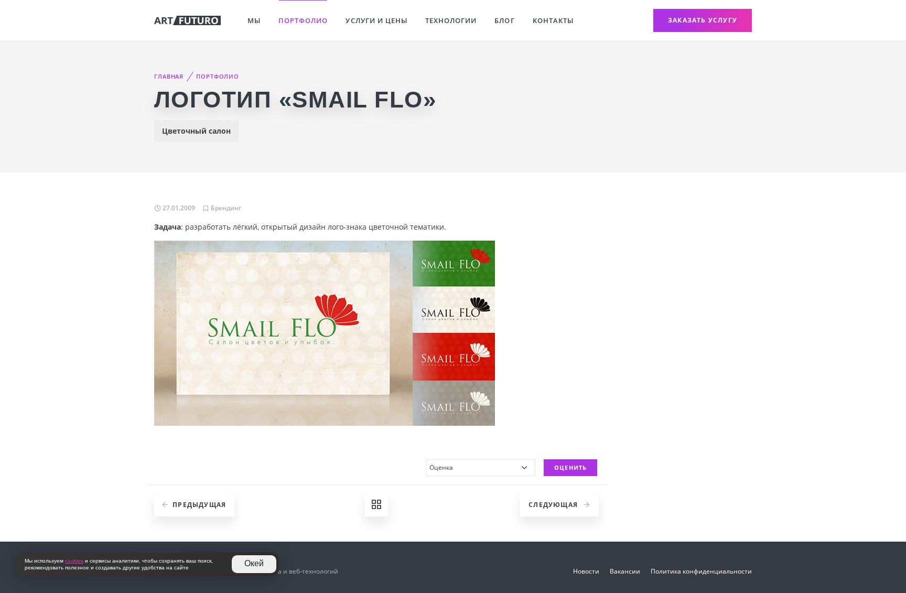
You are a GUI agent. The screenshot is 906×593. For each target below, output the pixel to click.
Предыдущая (199, 504)
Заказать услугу (702, 20)
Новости (586, 571)
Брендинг (226, 207)
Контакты (553, 20)
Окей (254, 563)
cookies (74, 561)
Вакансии (625, 571)
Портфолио (303, 20)
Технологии (451, 20)
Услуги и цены (376, 20)
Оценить (570, 467)
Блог (504, 20)
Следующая (554, 504)
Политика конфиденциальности (701, 571)
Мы (254, 20)
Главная (169, 76)
